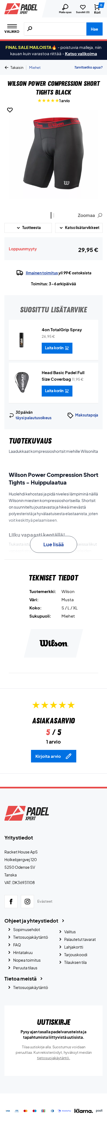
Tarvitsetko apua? (88, 67)
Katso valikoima (81, 53)
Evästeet (44, 901)
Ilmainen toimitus (42, 272)
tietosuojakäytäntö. (53, 1058)
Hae (94, 29)
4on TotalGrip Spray (62, 329)
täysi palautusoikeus (34, 418)
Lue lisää (53, 544)
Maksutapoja (86, 415)
